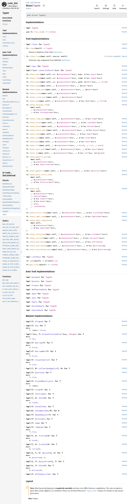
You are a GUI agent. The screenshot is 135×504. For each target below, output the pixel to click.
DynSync (36, 281)
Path (87, 82)
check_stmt (35, 134)
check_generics (37, 171)
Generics (95, 171)
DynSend (36, 277)
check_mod (34, 101)
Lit (91, 145)
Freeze (35, 285)
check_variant (36, 238)
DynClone (39, 372)
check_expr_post (37, 149)
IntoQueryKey (42, 410)
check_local (35, 122)
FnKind (37, 196)
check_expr (35, 74)
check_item (35, 78)
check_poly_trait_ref (40, 175)
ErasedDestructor (44, 381)
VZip (41, 465)
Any (37, 325)
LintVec (52, 32)
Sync (34, 298)
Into (41, 398)
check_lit (34, 145)
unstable (116, 56)
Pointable (40, 419)
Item (93, 78)
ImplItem (96, 216)
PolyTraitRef (46, 182)
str (56, 261)
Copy (34, 66)
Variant (93, 238)
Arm (87, 138)
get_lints (34, 265)
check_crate (35, 93)
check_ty (34, 153)
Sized (43, 330)
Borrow (38, 343)
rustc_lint (13, 3)
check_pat (34, 141)
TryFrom (43, 435)
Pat (87, 141)
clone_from (35, 56)
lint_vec (38, 32)
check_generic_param (40, 157)
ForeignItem (46, 112)
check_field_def (37, 234)
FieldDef (96, 234)
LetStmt (91, 122)
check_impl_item (37, 216)
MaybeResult (41, 415)
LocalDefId (39, 206)
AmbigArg (98, 153)
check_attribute (37, 242)
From (37, 389)
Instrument (41, 394)
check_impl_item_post (40, 220)
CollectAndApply (47, 368)
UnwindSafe (37, 310)
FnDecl (43, 199)
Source (28, 8)
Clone (34, 44)
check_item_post (37, 119)
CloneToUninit (42, 360)
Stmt (88, 134)
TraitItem (97, 213)
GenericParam (46, 164)
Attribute (96, 242)
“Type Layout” (91, 491)
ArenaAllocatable (51, 334)
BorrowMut (40, 351)
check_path (35, 82)
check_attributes (38, 246)
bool (100, 145)
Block (90, 126)
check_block (35, 126)
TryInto (43, 444)
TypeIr (35, 28)
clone (32, 48)
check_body (35, 86)
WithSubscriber (43, 474)
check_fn (34, 188)
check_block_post (38, 130)
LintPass (36, 257)
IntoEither (41, 406)
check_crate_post (38, 97)
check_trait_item (38, 213)
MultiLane (35, 470)
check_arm (34, 138)
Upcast (45, 453)
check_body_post (37, 89)
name (32, 261)
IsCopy (72, 334)
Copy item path (44, 5)
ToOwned (39, 427)
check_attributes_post (41, 249)
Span (36, 204)
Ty (85, 153)
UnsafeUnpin (38, 306)
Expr (93, 74)
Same (37, 423)
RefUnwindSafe (39, 289)
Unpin (34, 302)
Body (83, 86)
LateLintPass (46, 70)
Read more (58, 52)
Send (34, 293)
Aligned (39, 321)
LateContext (64, 74)
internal (37, 3)
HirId (104, 82)
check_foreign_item (39, 105)
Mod (87, 101)
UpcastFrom (36, 458)
